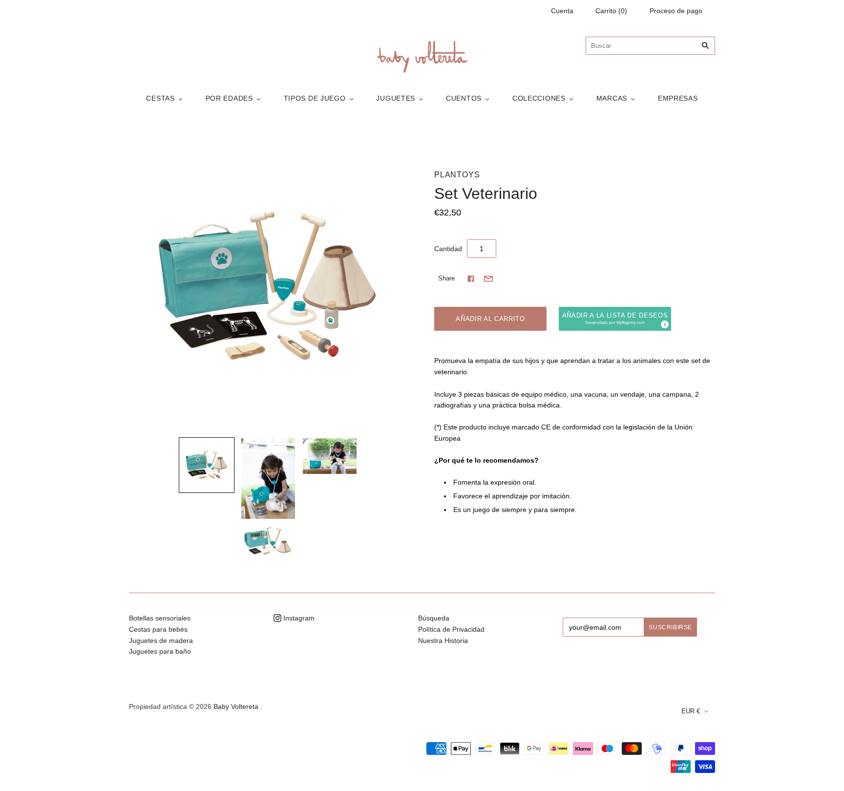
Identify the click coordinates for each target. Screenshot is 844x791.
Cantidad (448, 249)
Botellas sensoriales (159, 618)
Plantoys (457, 175)
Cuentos (464, 98)
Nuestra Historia (443, 640)
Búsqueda (433, 618)
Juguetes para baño (160, 651)
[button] (615, 319)
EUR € (690, 711)
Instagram (298, 618)
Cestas (160, 98)
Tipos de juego (315, 98)
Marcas (611, 98)
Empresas (678, 98)
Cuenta (562, 11)
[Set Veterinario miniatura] (206, 465)
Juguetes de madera (161, 640)
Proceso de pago (676, 11)
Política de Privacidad (451, 629)
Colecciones (539, 98)
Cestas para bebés (158, 629)
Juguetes (395, 98)
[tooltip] (664, 324)
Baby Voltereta (235, 706)
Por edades (229, 98)
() (611, 11)
